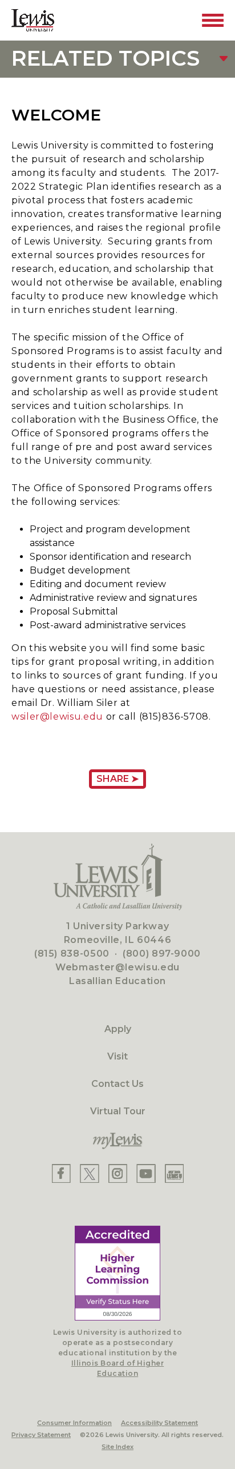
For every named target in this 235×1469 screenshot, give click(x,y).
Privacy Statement (41, 1435)
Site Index (117, 1447)
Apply (117, 1029)
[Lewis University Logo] (32, 20)
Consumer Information (74, 1423)
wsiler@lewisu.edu (57, 716)
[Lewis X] (89, 1173)
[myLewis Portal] (117, 1141)
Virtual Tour (117, 1111)
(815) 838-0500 (72, 953)
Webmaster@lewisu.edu (117, 967)
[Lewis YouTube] (146, 1173)
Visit (117, 1056)
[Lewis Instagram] (117, 1173)
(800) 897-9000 (162, 953)
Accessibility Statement (159, 1423)
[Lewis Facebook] (61, 1173)
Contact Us (117, 1083)
